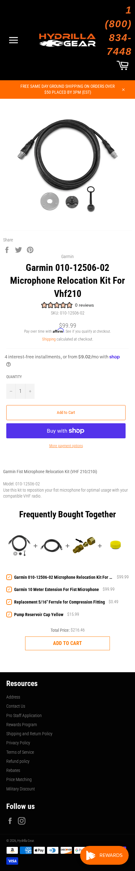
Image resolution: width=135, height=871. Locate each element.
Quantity (14, 377)
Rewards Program (21, 724)
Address (13, 696)
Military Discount (20, 788)
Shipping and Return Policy (29, 733)
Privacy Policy (18, 742)
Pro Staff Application (24, 715)
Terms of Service (20, 752)
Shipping (49, 339)
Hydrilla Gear (25, 841)
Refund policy (18, 761)
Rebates (13, 770)
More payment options (66, 446)
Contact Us (15, 706)
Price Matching (19, 779)
